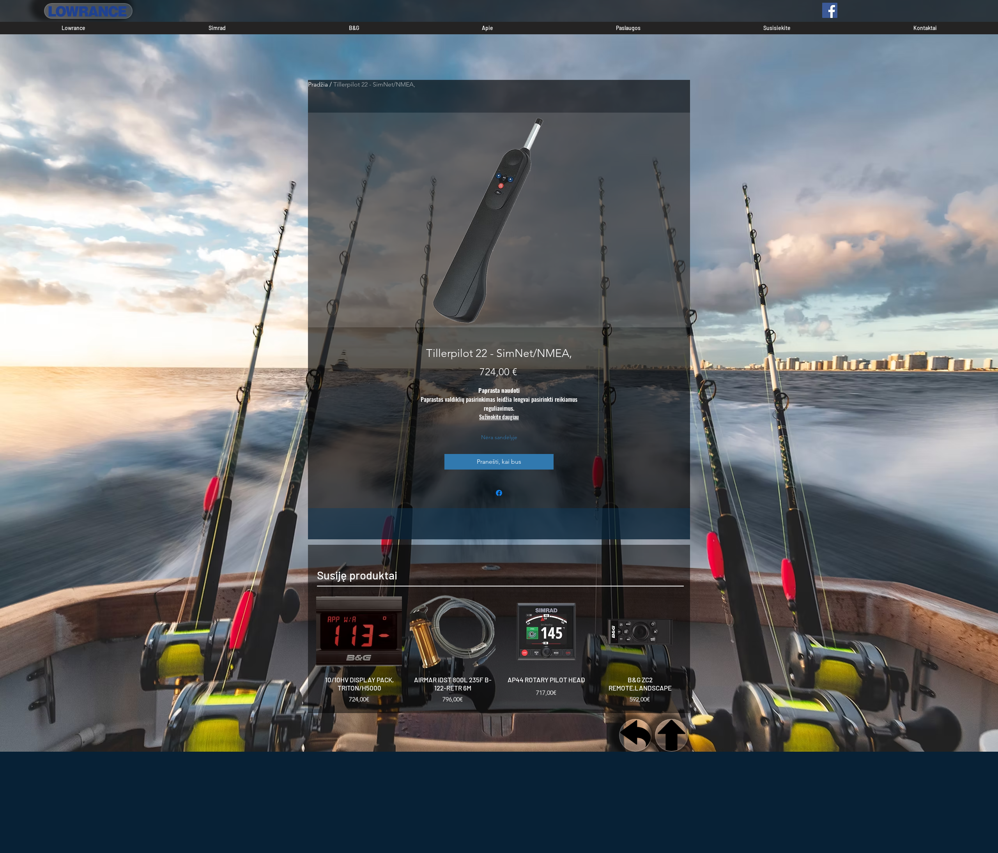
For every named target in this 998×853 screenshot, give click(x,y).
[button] (73, 28)
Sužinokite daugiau (499, 417)
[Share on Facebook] (499, 493)
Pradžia (318, 84)
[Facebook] (829, 10)
